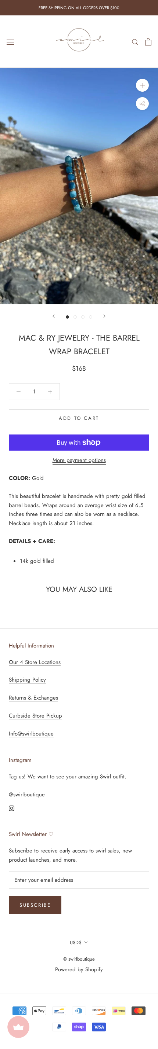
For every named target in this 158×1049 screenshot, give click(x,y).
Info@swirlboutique (31, 734)
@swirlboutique (27, 795)
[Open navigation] (10, 42)
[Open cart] (148, 41)
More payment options (79, 460)
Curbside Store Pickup (35, 716)
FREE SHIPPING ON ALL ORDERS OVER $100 (79, 8)
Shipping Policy (27, 680)
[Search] (135, 41)
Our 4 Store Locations (35, 662)
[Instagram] (11, 808)
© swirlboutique (79, 959)
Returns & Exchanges (33, 698)
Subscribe (35, 905)
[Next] (104, 316)
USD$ (76, 942)
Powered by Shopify (79, 969)
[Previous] (54, 316)
